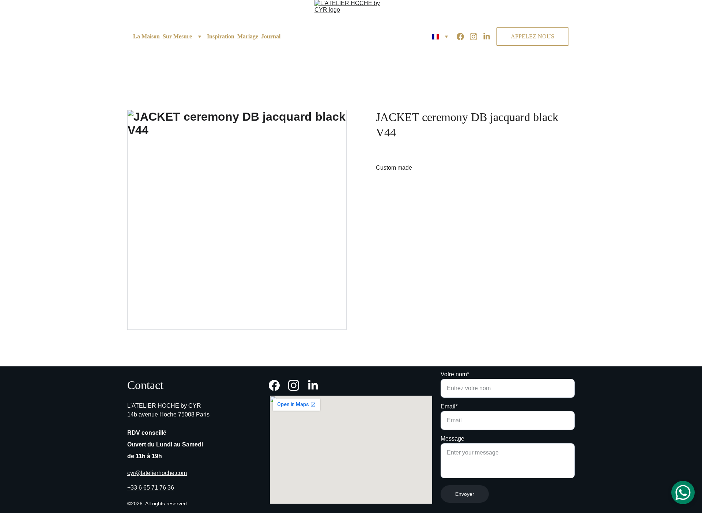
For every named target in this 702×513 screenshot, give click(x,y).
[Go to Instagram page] (476, 36)
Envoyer (464, 494)
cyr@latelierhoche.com (157, 473)
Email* (449, 406)
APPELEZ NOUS (532, 36)
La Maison (146, 36)
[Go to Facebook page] (463, 36)
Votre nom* (455, 374)
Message (452, 438)
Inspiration (220, 36)
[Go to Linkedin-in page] (486, 36)
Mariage (247, 36)
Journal (270, 36)
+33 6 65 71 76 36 (150, 487)
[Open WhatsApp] (683, 492)
